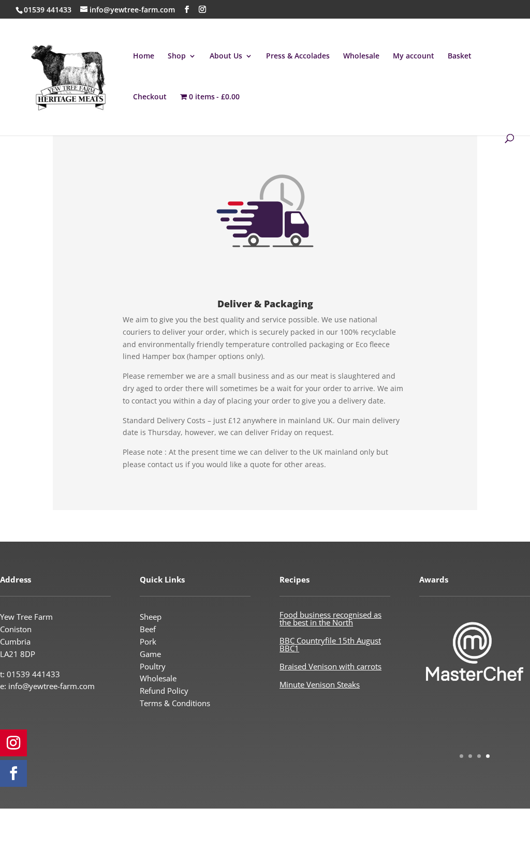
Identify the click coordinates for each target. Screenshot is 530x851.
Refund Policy (164, 690)
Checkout (150, 97)
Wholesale (361, 56)
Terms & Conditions (175, 703)
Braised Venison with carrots (330, 666)
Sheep (150, 616)
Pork (148, 641)
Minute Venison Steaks (319, 684)
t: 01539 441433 (30, 674)
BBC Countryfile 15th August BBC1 (330, 644)
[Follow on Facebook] (13, 773)
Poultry (153, 666)
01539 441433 (47, 9)
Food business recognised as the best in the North (330, 618)
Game (150, 654)
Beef (148, 629)
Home (143, 56)
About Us (226, 56)
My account (413, 56)
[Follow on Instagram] (13, 742)
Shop (177, 56)
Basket (460, 56)
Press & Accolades (298, 56)
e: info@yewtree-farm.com (47, 686)
